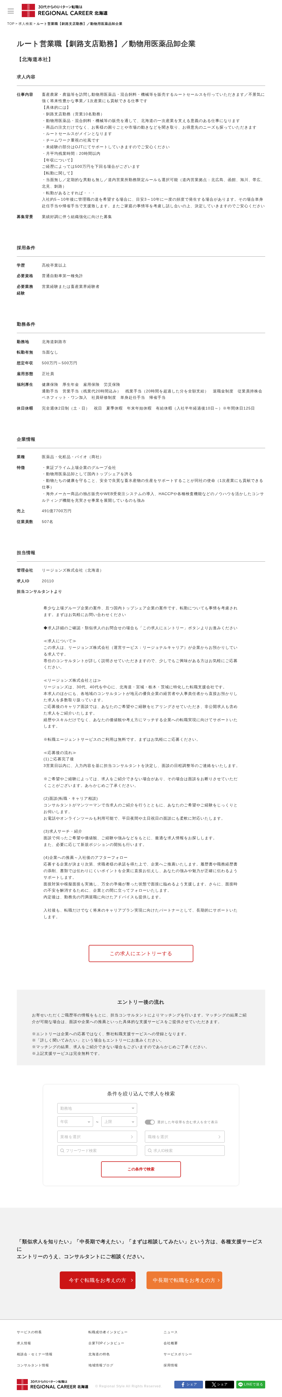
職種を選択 (158, 1137)
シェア (191, 1384)
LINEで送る (253, 1384)
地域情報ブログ (100, 1365)
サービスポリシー (178, 1354)
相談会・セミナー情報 (35, 1354)
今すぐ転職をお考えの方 (97, 1280)
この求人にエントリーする (141, 953)
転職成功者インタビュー (108, 1332)
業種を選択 (70, 1137)
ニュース (171, 1332)
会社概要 (171, 1343)
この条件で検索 (141, 1169)
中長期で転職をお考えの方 (184, 1280)
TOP (11, 24)
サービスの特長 (29, 1332)
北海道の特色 (99, 1354)
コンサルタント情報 (33, 1365)
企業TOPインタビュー (106, 1343)
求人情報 (24, 1343)
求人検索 (25, 24)
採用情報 (171, 1365)
